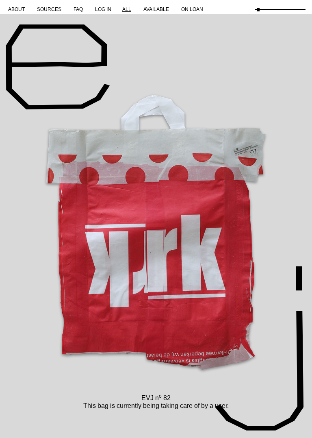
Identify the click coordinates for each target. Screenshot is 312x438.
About (16, 9)
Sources (49, 9)
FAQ (78, 9)
